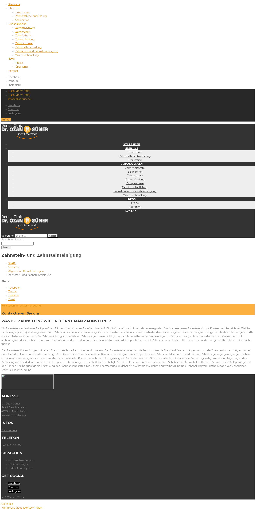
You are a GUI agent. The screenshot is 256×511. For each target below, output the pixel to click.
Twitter (12, 291)
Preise (19, 63)
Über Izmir (21, 66)
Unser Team (22, 12)
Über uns (13, 8)
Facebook (14, 77)
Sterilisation (22, 20)
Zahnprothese (24, 43)
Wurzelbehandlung (27, 55)
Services (13, 267)
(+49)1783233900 (19, 91)
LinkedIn (13, 295)
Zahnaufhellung (24, 39)
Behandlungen (17, 23)
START (12, 263)
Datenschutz (9, 430)
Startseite (14, 4)
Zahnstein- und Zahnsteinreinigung (36, 51)
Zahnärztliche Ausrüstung (31, 16)
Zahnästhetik (23, 35)
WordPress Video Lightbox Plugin (21, 507)
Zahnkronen (22, 31)
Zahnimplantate (25, 27)
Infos (11, 58)
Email (11, 299)
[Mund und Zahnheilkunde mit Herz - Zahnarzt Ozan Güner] (24, 138)
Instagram (14, 84)
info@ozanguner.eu (20, 99)
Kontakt (13, 70)
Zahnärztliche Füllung (28, 47)
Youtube (13, 80)
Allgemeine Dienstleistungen (26, 271)
